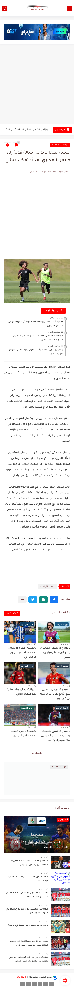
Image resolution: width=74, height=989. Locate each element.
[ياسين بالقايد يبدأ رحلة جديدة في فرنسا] (60, 926)
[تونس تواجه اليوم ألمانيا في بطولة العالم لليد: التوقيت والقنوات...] (60, 894)
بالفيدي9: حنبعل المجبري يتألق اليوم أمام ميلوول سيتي (55, 653)
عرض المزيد (12, 613)
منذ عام (64, 644)
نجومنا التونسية (60, 145)
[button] (54, 599)
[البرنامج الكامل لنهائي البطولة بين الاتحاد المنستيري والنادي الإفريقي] (60, 862)
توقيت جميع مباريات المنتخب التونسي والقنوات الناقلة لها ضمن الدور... (28, 959)
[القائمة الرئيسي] (69, 8)
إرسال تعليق (59, 767)
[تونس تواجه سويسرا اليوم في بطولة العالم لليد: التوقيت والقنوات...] (60, 943)
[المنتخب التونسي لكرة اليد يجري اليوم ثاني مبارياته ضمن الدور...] (60, 910)
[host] (22, 984)
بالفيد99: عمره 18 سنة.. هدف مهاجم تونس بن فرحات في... (22, 653)
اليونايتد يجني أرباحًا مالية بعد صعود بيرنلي (21, 692)
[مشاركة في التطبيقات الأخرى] (22, 599)
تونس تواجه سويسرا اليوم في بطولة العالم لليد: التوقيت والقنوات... (29, 943)
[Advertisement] (37, 85)
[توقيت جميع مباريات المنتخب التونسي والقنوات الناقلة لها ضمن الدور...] (60, 959)
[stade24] (37, 8)
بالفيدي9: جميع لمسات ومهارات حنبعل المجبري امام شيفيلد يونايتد (55, 736)
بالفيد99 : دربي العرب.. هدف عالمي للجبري (23, 733)
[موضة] (40, 984)
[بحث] (4, 8)
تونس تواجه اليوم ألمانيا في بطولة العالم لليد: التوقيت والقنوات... (27, 895)
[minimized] (28, 984)
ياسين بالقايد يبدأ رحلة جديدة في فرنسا (28, 925)
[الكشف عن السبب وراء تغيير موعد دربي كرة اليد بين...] (60, 878)
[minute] (34, 984)
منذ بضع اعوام (54, 318)
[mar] (51, 984)
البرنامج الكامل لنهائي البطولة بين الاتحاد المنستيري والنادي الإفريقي (26, 129)
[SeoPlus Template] (55, 977)
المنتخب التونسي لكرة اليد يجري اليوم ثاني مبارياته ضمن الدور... (26, 911)
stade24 (21, 977)
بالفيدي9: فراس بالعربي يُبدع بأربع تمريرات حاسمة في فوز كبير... (55, 694)
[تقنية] (45, 984)
